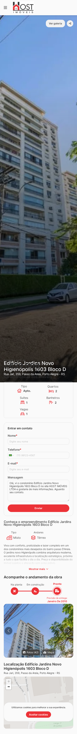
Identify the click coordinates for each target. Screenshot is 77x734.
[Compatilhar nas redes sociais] (70, 23)
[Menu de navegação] (5, 7)
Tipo (13, 532)
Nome (12, 435)
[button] (38, 656)
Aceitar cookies (38, 714)
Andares (38, 532)
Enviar (38, 508)
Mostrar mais (37, 568)
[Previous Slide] (8, 630)
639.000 (24, 365)
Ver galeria (55, 23)
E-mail (13, 463)
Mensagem (15, 477)
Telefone (14, 449)
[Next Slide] (68, 630)
